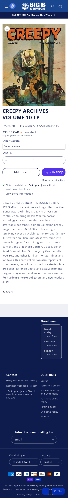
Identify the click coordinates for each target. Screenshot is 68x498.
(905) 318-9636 (21, 380)
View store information (19, 193)
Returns (45, 416)
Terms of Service (50, 385)
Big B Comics (20, 485)
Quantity (7, 152)
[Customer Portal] (12, 6)
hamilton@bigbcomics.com (21, 385)
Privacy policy (39, 489)
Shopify (42, 485)
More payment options (53, 180)
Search (45, 380)
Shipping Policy (49, 411)
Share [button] (9, 291)
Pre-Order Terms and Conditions (50, 392)
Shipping (7, 136)
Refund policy (48, 406)
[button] (6, 6)
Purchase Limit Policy (49, 400)
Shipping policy (24, 494)
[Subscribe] (53, 439)
